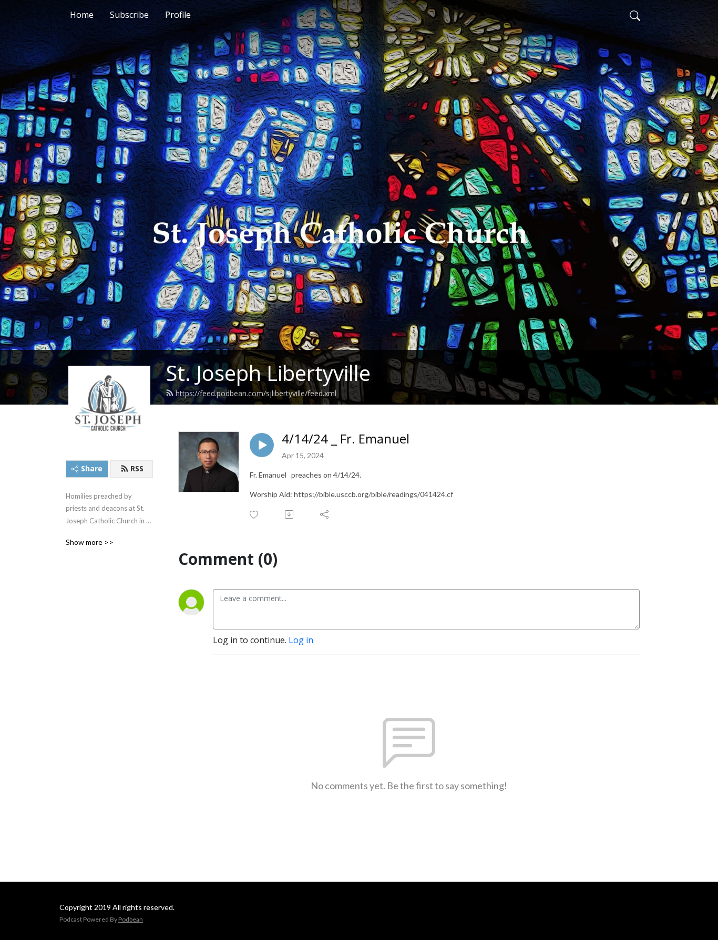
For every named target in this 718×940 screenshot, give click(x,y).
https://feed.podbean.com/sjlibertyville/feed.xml (256, 393)
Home (82, 14)
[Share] (325, 514)
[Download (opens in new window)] (290, 514)
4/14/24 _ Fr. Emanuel (345, 439)
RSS (136, 468)
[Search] (634, 14)
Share (91, 468)
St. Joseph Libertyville (268, 372)
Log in (301, 640)
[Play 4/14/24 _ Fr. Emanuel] (262, 445)
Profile (178, 14)
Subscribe (129, 14)
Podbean (130, 919)
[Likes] (255, 514)
